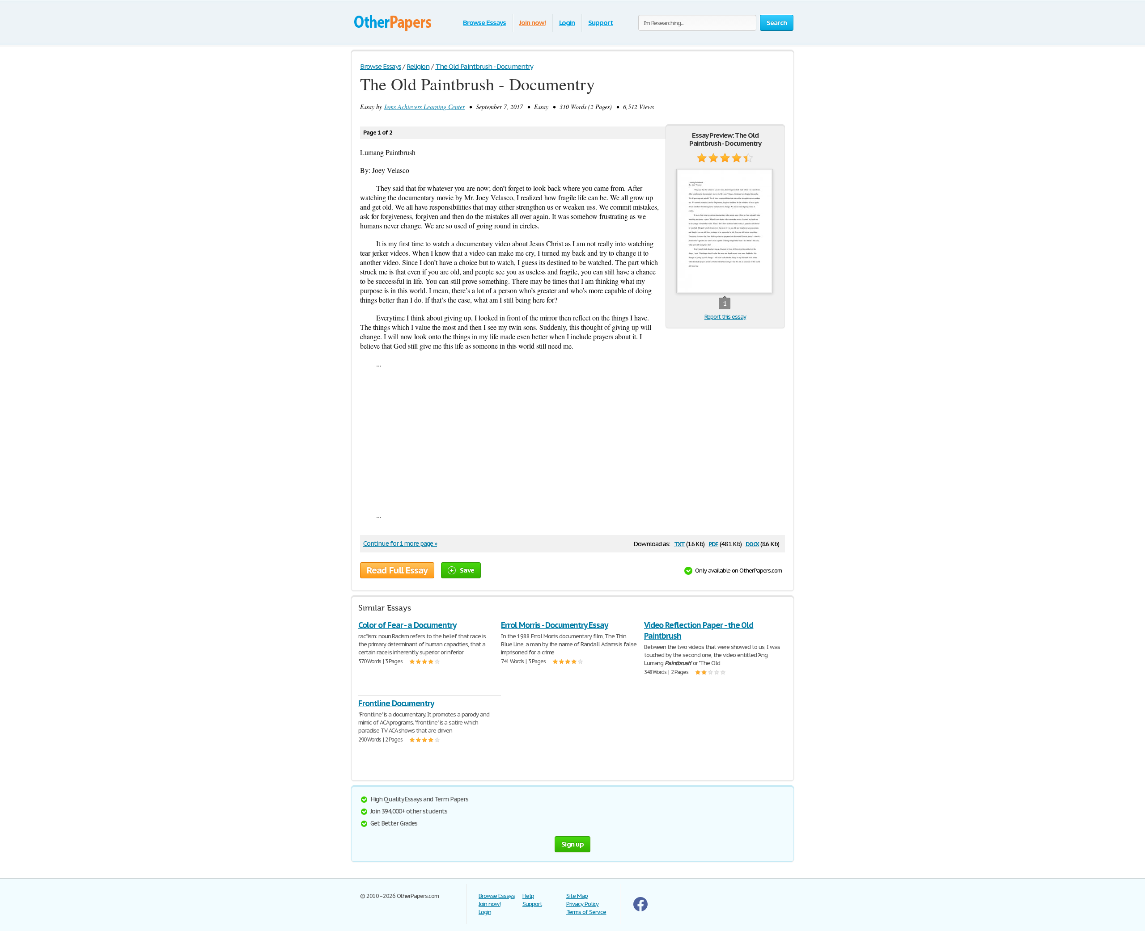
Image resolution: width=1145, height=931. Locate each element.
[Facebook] (640, 909)
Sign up (572, 844)
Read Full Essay (397, 570)
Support (600, 22)
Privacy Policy (582, 904)
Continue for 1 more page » (400, 543)
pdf (713, 543)
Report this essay (725, 316)
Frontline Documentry (396, 703)
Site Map (577, 896)
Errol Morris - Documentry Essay (554, 625)
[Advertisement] (572, 439)
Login (567, 22)
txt (679, 543)
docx (752, 543)
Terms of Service (586, 912)
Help (528, 896)
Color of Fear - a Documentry (407, 625)
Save (467, 570)
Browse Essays (484, 22)
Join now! (532, 22)
